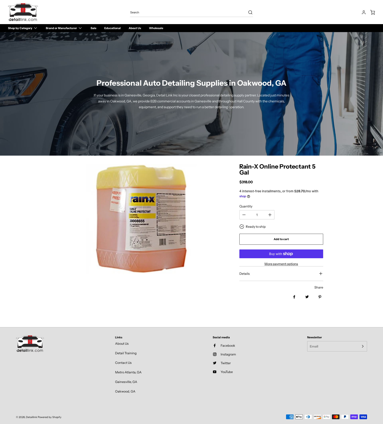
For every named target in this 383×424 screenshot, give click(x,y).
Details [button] (244, 274)
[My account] (361, 12)
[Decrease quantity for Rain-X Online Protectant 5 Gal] (244, 214)
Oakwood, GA (125, 391)
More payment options (281, 264)
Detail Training (126, 353)
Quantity (245, 206)
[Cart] (370, 12)
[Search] (248, 12)
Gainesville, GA (126, 382)
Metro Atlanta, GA (128, 372)
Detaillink (31, 417)
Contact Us (123, 363)
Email (314, 346)
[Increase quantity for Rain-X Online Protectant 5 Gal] (270, 214)
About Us (122, 343)
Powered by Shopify (49, 417)
